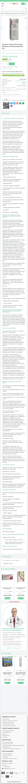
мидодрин (9, 94)
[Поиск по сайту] (26, 8)
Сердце (23, 13)
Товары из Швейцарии (11, 13)
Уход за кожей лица (8, 724)
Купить (12, 63)
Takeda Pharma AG (20, 81)
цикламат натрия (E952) (17, 96)
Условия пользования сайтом (11, 748)
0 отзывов (12, 53)
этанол (4, 94)
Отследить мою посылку (10, 758)
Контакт (5, 737)
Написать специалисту (13, 648)
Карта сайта (6, 735)
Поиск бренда (7, 732)
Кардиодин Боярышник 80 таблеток (7, 588)
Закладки (5, 757)
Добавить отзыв (7, 563)
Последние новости (8, 730)
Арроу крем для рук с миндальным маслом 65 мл (20, 673)
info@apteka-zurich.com (9, 768)
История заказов (7, 755)
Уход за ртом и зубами (9, 725)
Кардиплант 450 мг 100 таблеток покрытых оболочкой (21, 588)
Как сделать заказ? (8, 742)
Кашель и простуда (8, 722)
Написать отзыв (19, 53)
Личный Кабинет (8, 753)
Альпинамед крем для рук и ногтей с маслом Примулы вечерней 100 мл (7, 674)
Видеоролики (7, 747)
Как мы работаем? (8, 743)
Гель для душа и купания (10, 720)
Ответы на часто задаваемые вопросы (13, 745)
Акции (5, 734)
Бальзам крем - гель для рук (7, 671)
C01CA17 (23, 84)
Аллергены (6, 719)
